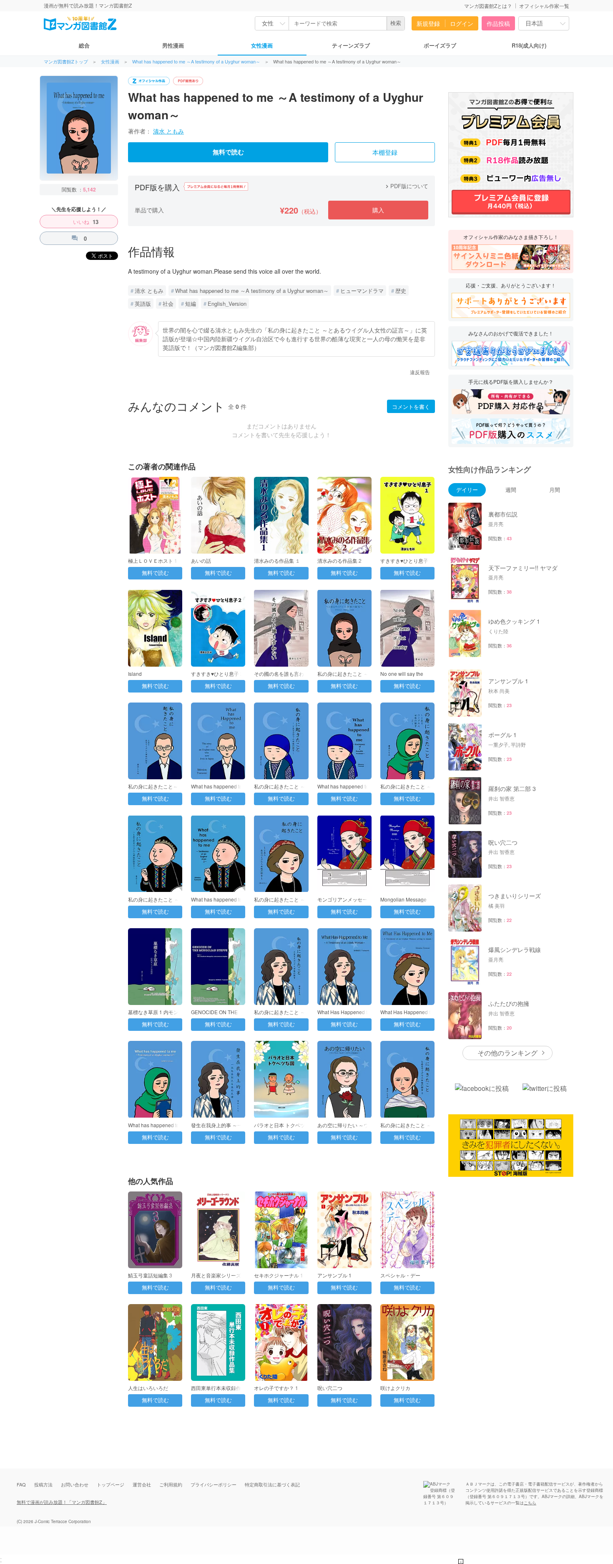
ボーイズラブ (440, 45)
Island (135, 673)
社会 (168, 303)
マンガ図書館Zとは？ (488, 5)
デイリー (467, 490)
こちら (530, 1503)
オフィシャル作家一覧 (544, 5)
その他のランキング (507, 1053)
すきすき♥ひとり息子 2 (217, 673)
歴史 (400, 291)
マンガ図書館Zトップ (66, 61)
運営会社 (142, 1484)
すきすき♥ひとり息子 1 (406, 560)
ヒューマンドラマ (362, 291)
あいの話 (201, 560)
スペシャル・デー (400, 1275)
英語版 (143, 303)
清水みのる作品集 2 (339, 560)
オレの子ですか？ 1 (276, 1387)
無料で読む (228, 152)
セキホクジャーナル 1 (278, 1275)
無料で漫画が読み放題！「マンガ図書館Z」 (62, 1502)
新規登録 (428, 23)
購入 (378, 210)
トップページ (110, 1484)
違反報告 (420, 371)
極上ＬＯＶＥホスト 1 (152, 560)
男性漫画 (173, 45)
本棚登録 (384, 152)
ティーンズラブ (351, 45)
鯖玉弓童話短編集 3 (150, 1275)
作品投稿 (498, 23)
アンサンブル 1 (334, 1275)
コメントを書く (411, 407)
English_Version (227, 303)
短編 (190, 303)
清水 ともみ (168, 131)
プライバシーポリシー (213, 1484)
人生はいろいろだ (148, 1387)
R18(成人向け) (529, 45)
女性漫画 (262, 45)
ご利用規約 (170, 1484)
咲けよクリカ (395, 1387)
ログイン (461, 23)
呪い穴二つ (329, 1387)
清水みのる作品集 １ (277, 560)
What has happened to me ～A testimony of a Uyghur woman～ (196, 61)
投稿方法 (43, 1484)
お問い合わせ (74, 1484)
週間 (510, 490)
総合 (84, 45)
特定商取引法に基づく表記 (272, 1484)
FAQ (21, 1484)
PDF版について (406, 186)
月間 (554, 490)
